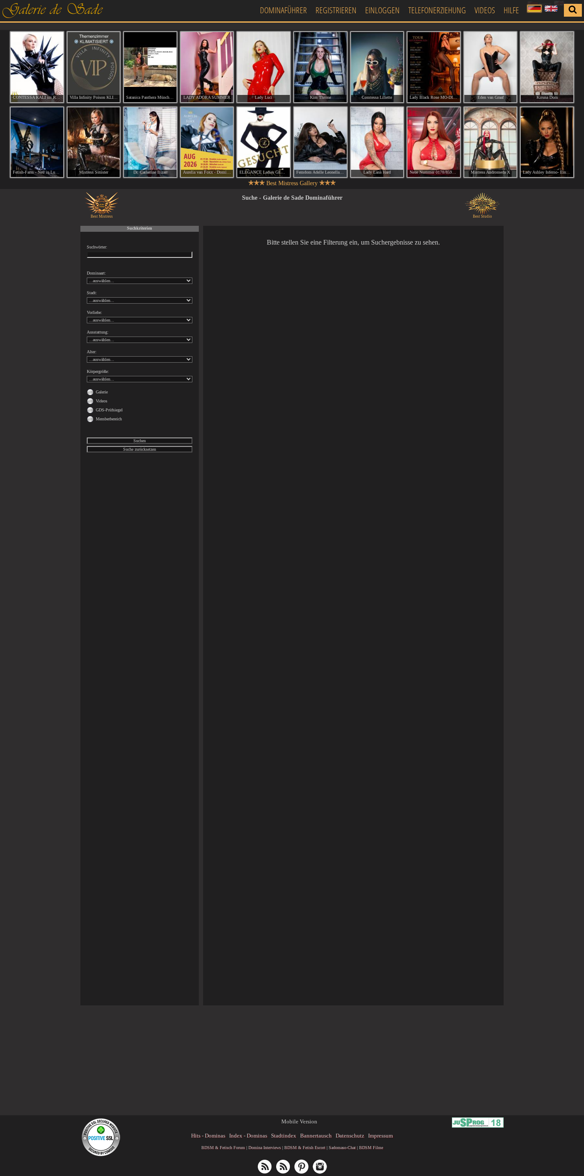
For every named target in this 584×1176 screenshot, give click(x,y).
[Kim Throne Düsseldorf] (320, 67)
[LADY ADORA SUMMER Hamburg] (207, 67)
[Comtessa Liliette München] (377, 67)
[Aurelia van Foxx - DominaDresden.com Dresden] (207, 142)
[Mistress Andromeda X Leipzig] (490, 142)
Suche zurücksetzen (139, 449)
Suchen (139, 440)
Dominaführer (283, 10)
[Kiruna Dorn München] (547, 67)
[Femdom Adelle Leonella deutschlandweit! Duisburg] (320, 142)
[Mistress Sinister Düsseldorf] (94, 142)
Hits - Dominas (208, 1135)
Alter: (92, 351)
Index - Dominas (248, 1135)
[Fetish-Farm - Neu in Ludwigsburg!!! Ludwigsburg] (37, 142)
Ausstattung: (98, 332)
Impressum (380, 1135)
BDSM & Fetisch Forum (223, 1147)
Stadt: (92, 292)
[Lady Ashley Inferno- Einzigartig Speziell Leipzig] (547, 142)
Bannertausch (316, 1135)
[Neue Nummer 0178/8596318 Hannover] (433, 142)
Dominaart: (96, 273)
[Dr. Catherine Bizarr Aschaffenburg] (150, 142)
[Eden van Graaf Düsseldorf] (490, 67)
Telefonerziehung (437, 10)
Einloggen (382, 10)
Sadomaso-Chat (342, 1147)
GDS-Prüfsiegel (109, 410)
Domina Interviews (264, 1147)
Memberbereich (109, 419)
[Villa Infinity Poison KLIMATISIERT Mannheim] (94, 67)
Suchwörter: (97, 247)
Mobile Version (299, 1121)
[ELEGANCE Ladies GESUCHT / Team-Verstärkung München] (263, 142)
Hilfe (511, 10)
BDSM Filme (371, 1147)
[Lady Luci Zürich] (263, 67)
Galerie (102, 392)
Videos (485, 10)
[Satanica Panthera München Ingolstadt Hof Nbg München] (150, 67)
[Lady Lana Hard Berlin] (377, 142)
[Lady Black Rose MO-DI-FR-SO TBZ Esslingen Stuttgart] (433, 67)
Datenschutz (350, 1135)
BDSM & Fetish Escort (304, 1147)
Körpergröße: (98, 371)
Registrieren (336, 10)
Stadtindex (283, 1135)
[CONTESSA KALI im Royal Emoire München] (37, 67)
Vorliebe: (94, 312)
